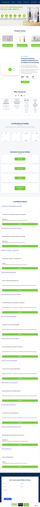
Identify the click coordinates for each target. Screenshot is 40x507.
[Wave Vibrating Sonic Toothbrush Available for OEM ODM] (20, 231)
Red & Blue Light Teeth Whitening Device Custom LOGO (13, 435)
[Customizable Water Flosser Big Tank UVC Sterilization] (20, 297)
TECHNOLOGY (26, 2)
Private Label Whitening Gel (7, 457)
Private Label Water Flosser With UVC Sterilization (12, 346)
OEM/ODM (19, 2)
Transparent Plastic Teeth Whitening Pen (10, 413)
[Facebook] (19, 96)
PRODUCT (13, 2)
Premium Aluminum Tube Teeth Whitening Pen (11, 390)
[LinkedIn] (16, 96)
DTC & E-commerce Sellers (20, 188)
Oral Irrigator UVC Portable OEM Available (10, 324)
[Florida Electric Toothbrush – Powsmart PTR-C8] (20, 253)
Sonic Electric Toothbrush (8, 45)
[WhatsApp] (24, 96)
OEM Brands (20, 158)
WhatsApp (15, 504)
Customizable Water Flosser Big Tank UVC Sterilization (13, 302)
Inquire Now (20, 246)
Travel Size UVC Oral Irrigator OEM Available (11, 368)
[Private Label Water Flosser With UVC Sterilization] (20, 341)
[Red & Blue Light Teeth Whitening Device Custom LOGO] (20, 429)
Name (5, 483)
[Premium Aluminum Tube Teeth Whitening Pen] (20, 385)
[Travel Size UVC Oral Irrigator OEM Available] (20, 363)
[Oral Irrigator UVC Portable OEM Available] (20, 319)
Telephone (22, 483)
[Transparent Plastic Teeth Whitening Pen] (20, 407)
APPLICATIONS (34, 2)
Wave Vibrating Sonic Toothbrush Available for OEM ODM (13, 236)
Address (21, 486)
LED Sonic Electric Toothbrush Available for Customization (14, 214)
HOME (8, 2)
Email (5, 486)
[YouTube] (21, 96)
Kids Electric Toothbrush (22, 45)
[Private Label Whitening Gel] (20, 451)
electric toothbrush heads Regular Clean (10, 280)
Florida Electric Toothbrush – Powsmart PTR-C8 (12, 258)
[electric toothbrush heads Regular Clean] (20, 275)
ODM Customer (20, 168)
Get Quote (26, 505)
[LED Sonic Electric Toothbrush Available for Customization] (20, 209)
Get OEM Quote (25, 81)
